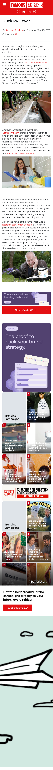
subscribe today (18, 608)
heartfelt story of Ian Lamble (17, 224)
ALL (17, 34)
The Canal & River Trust (35, 62)
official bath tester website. (20, 153)
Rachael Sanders (14, 30)
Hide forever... (38, 581)
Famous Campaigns (26, 4)
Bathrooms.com (10, 133)
